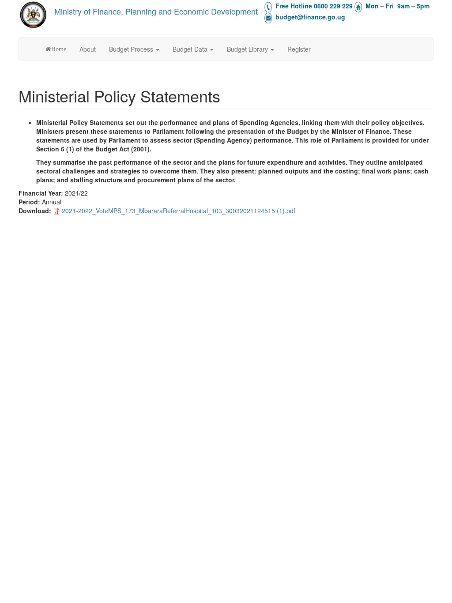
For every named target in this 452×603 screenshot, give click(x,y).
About (87, 49)
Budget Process (132, 49)
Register (299, 49)
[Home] (33, 14)
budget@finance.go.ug (310, 16)
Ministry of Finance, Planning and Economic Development (156, 11)
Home (58, 49)
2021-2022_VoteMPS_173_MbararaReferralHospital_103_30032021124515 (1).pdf (178, 210)
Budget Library (248, 49)
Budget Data (191, 49)
